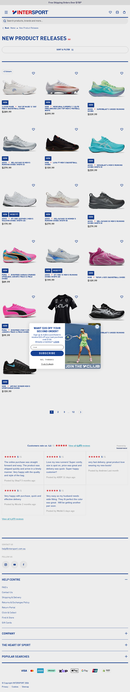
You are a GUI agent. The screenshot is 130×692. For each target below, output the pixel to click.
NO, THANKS (47, 360)
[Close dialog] (97, 327)
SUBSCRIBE (47, 353)
